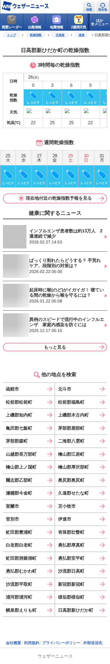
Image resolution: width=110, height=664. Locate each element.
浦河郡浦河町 (19, 596)
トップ (11, 35)
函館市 (12, 388)
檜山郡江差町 (71, 454)
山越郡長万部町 (21, 454)
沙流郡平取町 (19, 584)
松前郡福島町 (71, 402)
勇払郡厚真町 (71, 544)
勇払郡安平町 (71, 558)
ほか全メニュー (100, 22)
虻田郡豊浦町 (19, 532)
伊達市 (64, 518)
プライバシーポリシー (61, 643)
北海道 (60, 35)
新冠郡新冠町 (71, 584)
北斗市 (64, 388)
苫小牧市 (67, 506)
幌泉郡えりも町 (21, 610)
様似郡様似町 (71, 596)
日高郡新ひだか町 (75, 610)
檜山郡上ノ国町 (21, 466)
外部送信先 (92, 643)
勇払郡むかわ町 (21, 570)
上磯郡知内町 (19, 414)
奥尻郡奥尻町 (71, 480)
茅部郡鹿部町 (71, 428)
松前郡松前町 (19, 402)
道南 (81, 35)
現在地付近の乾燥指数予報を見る (59, 198)
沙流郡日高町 (71, 570)
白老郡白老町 (19, 544)
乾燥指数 (36, 35)
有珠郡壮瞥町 (71, 532)
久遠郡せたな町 (73, 492)
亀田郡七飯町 (19, 428)
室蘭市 (12, 506)
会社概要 (13, 643)
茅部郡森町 (17, 440)
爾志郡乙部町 (19, 480)
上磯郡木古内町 (73, 414)
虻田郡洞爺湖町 (21, 558)
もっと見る (55, 347)
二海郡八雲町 (71, 440)
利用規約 (31, 643)
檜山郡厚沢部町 (73, 466)
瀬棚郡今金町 (19, 492)
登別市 (12, 518)
